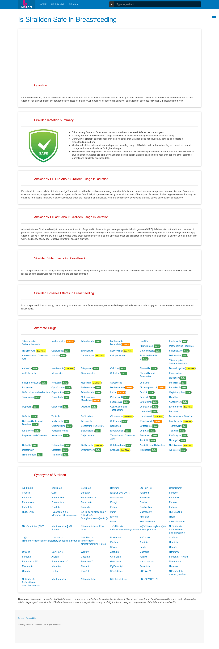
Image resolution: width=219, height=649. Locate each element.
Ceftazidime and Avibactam (36, 392)
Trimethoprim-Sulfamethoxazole (31, 342)
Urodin (143, 547)
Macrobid (144, 551)
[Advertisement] (109, 54)
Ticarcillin (174, 430)
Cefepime (115, 373)
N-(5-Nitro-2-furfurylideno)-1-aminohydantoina (31, 582)
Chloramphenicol (148, 387)
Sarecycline (116, 382)
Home (43, 4)
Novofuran (115, 537)
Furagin (114, 502)
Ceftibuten (115, 421)
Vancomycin (175, 401)
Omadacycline (88, 373)
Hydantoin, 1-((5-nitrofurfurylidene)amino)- (64, 513)
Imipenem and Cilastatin (34, 435)
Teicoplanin (28, 397)
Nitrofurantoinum (118, 579)
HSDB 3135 (28, 511)
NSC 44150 (145, 571)
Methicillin (86, 382)
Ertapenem (86, 368)
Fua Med (144, 492)
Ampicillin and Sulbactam (152, 445)
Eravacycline (175, 373)
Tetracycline (57, 445)
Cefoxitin (26, 445)
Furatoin (55, 507)
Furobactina (146, 507)
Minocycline (57, 373)
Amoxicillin (174, 449)
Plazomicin (27, 387)
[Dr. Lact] (26, 4)
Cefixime (114, 368)
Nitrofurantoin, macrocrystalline (177, 572)
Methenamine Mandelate (117, 342)
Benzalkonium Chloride (181, 416)
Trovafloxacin (146, 421)
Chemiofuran (175, 487)
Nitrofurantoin (146, 345)
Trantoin (144, 542)
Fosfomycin (175, 341)
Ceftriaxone (145, 406)
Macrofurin (27, 566)
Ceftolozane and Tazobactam (118, 408)
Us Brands (57, 4)
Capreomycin (87, 355)
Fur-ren (173, 507)
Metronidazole (147, 350)
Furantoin (27, 507)
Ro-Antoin (145, 566)
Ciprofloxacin (58, 387)
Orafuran (173, 537)
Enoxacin (115, 449)
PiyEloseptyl (116, 566)
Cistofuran (115, 556)
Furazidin (85, 507)
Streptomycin (87, 449)
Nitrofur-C (174, 551)
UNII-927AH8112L (149, 579)
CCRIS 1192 (146, 487)
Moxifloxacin (57, 368)
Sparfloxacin (87, 350)
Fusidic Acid (116, 401)
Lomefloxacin (146, 416)
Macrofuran (175, 561)
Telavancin (86, 421)
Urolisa (55, 571)
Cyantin (26, 492)
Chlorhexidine (58, 425)
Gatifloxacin (87, 445)
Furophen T (87, 561)
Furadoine (145, 497)
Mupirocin (27, 406)
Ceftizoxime (87, 416)
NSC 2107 (145, 537)
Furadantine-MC (59, 561)
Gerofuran (115, 561)
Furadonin (174, 497)
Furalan (143, 502)
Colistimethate (117, 445)
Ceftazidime (146, 425)
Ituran (113, 511)
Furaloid (173, 502)
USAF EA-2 (57, 551)
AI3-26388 (27, 487)
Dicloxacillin (175, 355)
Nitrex (113, 521)
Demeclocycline (177, 368)
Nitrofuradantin (147, 521)
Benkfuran (56, 487)
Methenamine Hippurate (181, 345)
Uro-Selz (85, 571)
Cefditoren (145, 382)
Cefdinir (143, 392)
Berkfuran (86, 487)
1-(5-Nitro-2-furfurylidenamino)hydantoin (124, 528)
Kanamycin (27, 430)
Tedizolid (55, 416)
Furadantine (57, 497)
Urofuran (26, 571)
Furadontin (86, 502)
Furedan (26, 556)
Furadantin (27, 497)
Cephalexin (57, 397)
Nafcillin (55, 355)
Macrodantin (146, 511)
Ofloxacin (85, 406)
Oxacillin (173, 397)
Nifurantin (144, 516)
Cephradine (57, 392)
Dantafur (85, 492)
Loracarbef (145, 411)
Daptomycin (28, 449)
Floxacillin (56, 382)
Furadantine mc (89, 497)
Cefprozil (144, 430)
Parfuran (114, 542)
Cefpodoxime (87, 435)
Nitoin (172, 516)
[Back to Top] (214, 17)
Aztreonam (57, 435)
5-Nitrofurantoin (177, 521)
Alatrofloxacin (29, 373)
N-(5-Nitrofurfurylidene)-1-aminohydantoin (153, 528)
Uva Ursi (144, 341)
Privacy (21, 618)
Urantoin (173, 542)
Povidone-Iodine (59, 430)
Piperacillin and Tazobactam (147, 374)
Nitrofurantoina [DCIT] (33, 526)
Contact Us (31, 618)
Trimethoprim (87, 341)
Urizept (114, 547)
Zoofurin (114, 551)
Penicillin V (174, 382)
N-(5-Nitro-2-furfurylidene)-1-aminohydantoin (177, 529)
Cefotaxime (57, 350)
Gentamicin (145, 435)
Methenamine (58, 341)
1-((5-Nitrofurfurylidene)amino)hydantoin (39, 539)
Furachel (173, 492)
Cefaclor (26, 416)
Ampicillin (144, 440)
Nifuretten (56, 566)
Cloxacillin (174, 377)
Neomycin (174, 440)
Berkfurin (114, 487)
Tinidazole (145, 449)
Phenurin (85, 566)
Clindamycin (116, 416)
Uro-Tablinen (116, 571)
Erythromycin (175, 406)
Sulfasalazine (176, 350)
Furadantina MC (30, 561)
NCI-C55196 (175, 511)
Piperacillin (145, 368)
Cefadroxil (56, 406)
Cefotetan (56, 449)
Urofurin (173, 547)
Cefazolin (144, 397)
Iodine (113, 392)
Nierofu (114, 516)
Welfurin (85, 551)
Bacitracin (174, 411)
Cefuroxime (145, 401)
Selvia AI (74, 4)
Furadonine (28, 502)
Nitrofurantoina (59, 579)
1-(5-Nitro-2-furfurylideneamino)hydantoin (66, 539)
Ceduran (85, 556)
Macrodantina (147, 561)
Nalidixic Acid (28, 350)
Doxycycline (116, 350)
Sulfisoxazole (87, 387)
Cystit (54, 492)
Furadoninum (58, 502)
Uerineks (173, 566)
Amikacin (26, 368)
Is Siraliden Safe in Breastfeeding (67, 19)
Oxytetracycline (177, 392)
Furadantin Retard (178, 556)
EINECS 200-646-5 (120, 492)
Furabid (143, 556)
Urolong (26, 551)
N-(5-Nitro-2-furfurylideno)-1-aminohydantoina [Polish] (93, 540)
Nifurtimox (56, 454)
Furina (113, 507)
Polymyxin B (116, 397)
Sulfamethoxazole (31, 382)
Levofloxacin (175, 421)
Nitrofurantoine (88, 579)
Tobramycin (175, 425)
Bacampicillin (87, 430)
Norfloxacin (57, 421)
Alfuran (55, 556)
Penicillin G (174, 387)
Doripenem (116, 425)
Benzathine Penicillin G (92, 425)
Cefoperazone (117, 355)
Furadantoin (116, 497)
